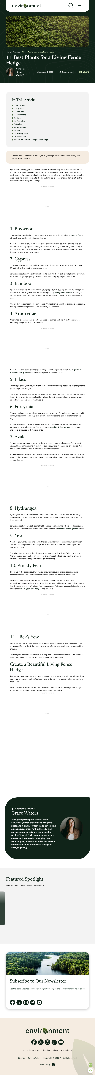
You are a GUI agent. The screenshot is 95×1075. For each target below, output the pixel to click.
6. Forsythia (19, 121)
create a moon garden (68, 529)
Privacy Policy (34, 1058)
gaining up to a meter (62, 292)
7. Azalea (18, 124)
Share (86, 72)
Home (8, 52)
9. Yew (17, 130)
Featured (16, 52)
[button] (80, 6)
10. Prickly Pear (21, 133)
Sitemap (21, 1058)
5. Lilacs (17, 118)
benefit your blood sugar (30, 589)
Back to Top (45, 1064)
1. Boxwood (19, 105)
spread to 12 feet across (59, 427)
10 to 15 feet (76, 235)
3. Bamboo (19, 112)
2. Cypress (19, 108)
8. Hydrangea (20, 127)
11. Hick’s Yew (20, 137)
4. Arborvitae (20, 115)
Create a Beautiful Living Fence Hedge (31, 140)
